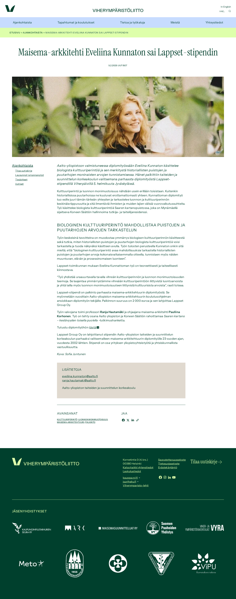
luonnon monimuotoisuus (93, 419)
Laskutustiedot (132, 471)
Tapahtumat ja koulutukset (76, 22)
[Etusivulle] (118, 11)
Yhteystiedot (214, 22)
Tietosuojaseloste (168, 463)
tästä (92, 327)
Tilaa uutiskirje (23, 170)
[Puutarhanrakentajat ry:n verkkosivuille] (74, 576)
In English (226, 6)
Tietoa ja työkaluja (132, 22)
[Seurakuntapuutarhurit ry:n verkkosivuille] (118, 571)
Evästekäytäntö (167, 467)
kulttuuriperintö (67, 419)
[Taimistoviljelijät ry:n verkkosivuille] (161, 574)
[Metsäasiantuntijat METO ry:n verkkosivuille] (31, 566)
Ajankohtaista (22, 22)
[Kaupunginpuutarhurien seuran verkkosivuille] (31, 532)
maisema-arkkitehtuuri (70, 422)
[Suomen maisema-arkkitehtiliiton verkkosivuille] (74, 529)
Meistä (175, 22)
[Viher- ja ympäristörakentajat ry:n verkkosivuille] (204, 531)
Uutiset (19, 183)
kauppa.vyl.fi (130, 477)
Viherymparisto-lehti (136, 485)
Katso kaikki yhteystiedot (138, 467)
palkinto (90, 422)
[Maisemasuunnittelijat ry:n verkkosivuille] (118, 528)
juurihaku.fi (129, 481)
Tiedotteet (21, 179)
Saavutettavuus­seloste (172, 459)
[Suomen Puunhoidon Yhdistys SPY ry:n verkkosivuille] (161, 533)
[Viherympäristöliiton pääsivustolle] (10, 11)
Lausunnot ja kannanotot (29, 175)
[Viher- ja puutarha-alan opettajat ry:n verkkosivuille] (204, 573)
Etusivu (15, 32)
